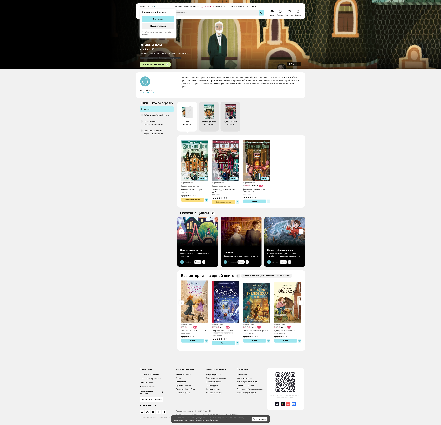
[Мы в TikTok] (158, 412)
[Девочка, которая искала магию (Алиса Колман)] (194, 301)
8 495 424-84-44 (148, 406)
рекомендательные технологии (226, 414)
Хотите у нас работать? (246, 393)
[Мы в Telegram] (164, 412)
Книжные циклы (213, 389)
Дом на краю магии (191, 250)
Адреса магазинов (244, 378)
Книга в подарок (183, 393)
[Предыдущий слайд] (181, 231)
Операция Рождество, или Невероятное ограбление (222, 331)
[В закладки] (206, 200)
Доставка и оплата (183, 374)
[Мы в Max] (147, 412)
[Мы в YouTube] (153, 412)
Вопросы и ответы (147, 387)
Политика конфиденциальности (250, 389)
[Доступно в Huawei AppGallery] (288, 404)
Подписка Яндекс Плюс (185, 389)
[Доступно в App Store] (277, 404)
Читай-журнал (212, 385)
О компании (242, 374)
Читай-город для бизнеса (247, 382)
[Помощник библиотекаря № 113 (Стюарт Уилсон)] (256, 301)
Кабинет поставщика (245, 385)
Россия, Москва (147, 6)
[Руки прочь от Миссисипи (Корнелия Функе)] (287, 301)
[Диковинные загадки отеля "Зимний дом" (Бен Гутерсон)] (256, 160)
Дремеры (229, 252)
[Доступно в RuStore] (294, 404)
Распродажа (181, 382)
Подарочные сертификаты (150, 378)
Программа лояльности (149, 374)
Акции (178, 378)
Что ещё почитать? (214, 393)
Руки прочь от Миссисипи (284, 330)
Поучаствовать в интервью (146, 392)
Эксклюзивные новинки (216, 378)
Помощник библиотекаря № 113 (256, 330)
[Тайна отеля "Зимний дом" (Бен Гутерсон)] (194, 160)
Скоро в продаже (213, 374)
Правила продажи (183, 385)
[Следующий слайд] (301, 231)
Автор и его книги (147, 93)
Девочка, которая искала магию (194, 330)
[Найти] (261, 13)
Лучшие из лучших (214, 382)
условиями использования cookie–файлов (203, 420)
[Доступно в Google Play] (283, 404)
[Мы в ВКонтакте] (142, 412)
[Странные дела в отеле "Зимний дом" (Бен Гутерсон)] (225, 160)
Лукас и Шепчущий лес (280, 250)
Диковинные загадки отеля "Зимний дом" (254, 190)
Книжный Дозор (146, 383)
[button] (167, 64)
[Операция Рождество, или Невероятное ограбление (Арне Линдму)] (225, 301)
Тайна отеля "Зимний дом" (192, 189)
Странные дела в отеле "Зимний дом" (225, 190)
